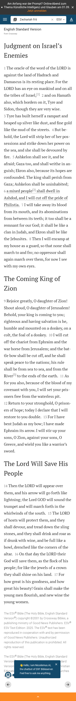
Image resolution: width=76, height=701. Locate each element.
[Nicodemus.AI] (8, 675)
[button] (72, 7)
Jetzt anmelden (36, 10)
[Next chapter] (68, 684)
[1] (38, 94)
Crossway (13, 33)
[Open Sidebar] (38, 696)
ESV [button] (59, 19)
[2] (34, 190)
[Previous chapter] (8, 684)
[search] (35, 19)
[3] (14, 375)
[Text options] (71, 19)
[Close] (56, 664)
